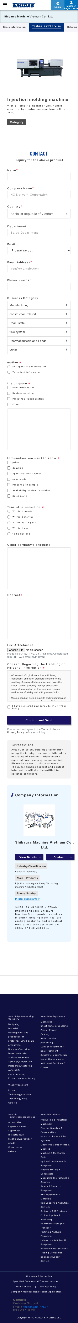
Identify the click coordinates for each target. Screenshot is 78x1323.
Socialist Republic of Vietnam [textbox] (32, 214)
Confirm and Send (39, 720)
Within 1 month (22, 511)
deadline (17, 468)
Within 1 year (21, 528)
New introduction (23, 387)
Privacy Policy (15, 732)
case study (19, 479)
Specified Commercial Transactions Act (36, 1281)
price (15, 462)
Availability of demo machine (31, 490)
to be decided (21, 533)
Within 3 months (22, 517)
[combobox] (39, 213)
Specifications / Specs (27, 473)
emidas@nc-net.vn (35, 1306)
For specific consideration (29, 366)
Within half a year (24, 522)
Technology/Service (19, 1094)
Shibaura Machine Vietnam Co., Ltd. (28, 16)
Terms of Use (48, 729)
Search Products (50, 1114)
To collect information (26, 372)
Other (16, 404)
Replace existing (23, 393)
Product (12, 1090)
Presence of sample (25, 484)
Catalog (12, 1102)
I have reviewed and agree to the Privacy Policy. (39, 707)
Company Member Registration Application (36, 1291)
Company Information (39, 1276)
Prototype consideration (28, 398)
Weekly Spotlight (18, 1085)
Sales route (19, 496)
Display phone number (27, 898)
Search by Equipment (53, 1016)
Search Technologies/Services (22, 1115)
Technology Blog (17, 1098)
